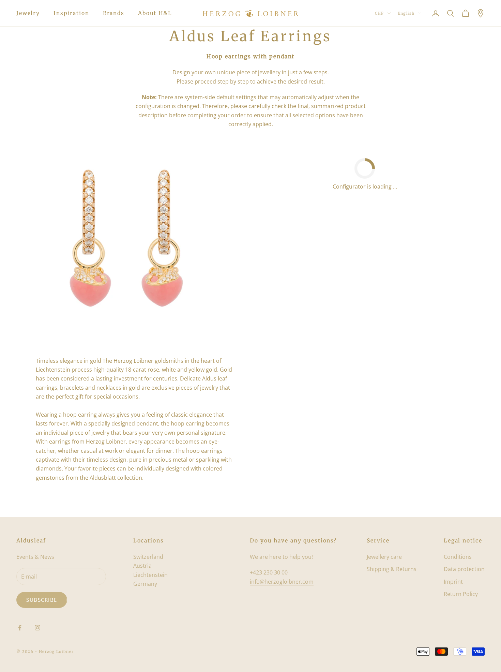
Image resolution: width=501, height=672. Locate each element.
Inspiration (71, 13)
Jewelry (28, 13)
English (406, 13)
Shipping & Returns (391, 569)
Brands (113, 13)
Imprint (453, 581)
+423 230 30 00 (269, 572)
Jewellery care (384, 557)
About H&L (155, 13)
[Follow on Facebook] (19, 627)
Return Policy (461, 594)
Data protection (464, 569)
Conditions (458, 557)
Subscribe (41, 599)
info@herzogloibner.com (282, 581)
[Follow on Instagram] (37, 627)
